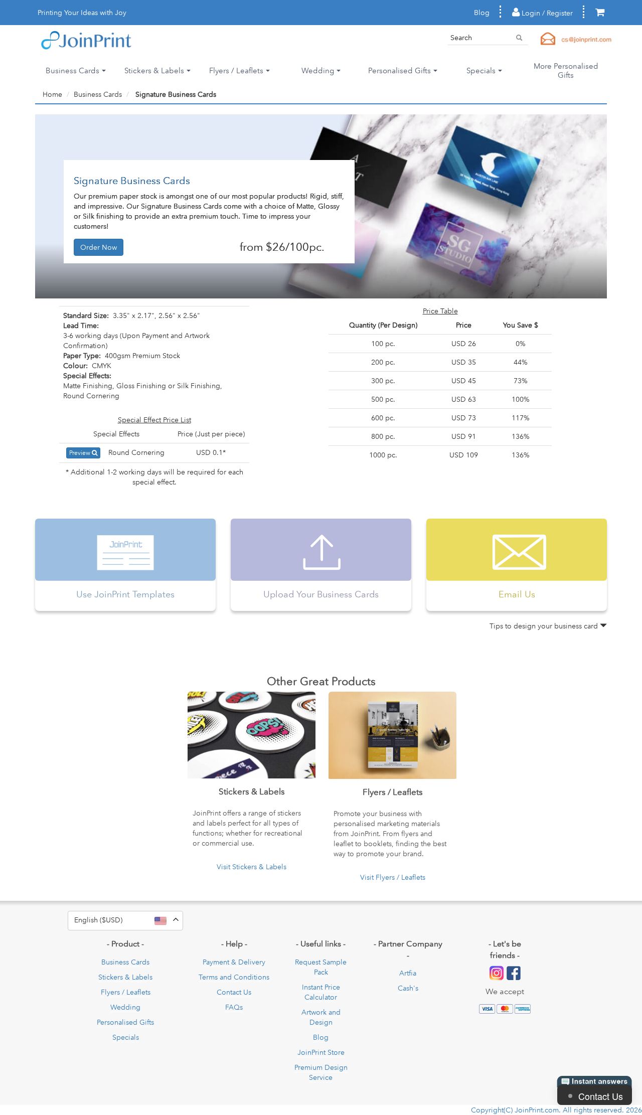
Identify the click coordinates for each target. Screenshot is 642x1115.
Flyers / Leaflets (125, 992)
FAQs (234, 1007)
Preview (80, 452)
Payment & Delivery (234, 962)
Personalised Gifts (125, 1022)
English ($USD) (128, 919)
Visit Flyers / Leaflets (392, 877)
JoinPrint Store (321, 1052)
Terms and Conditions (234, 977)
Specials (125, 1037)
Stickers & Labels (125, 977)
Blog (482, 12)
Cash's (408, 988)
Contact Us (234, 992)
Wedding (125, 1007)
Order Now (98, 247)
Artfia (407, 973)
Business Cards (98, 94)
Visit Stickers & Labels (251, 866)
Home (52, 94)
